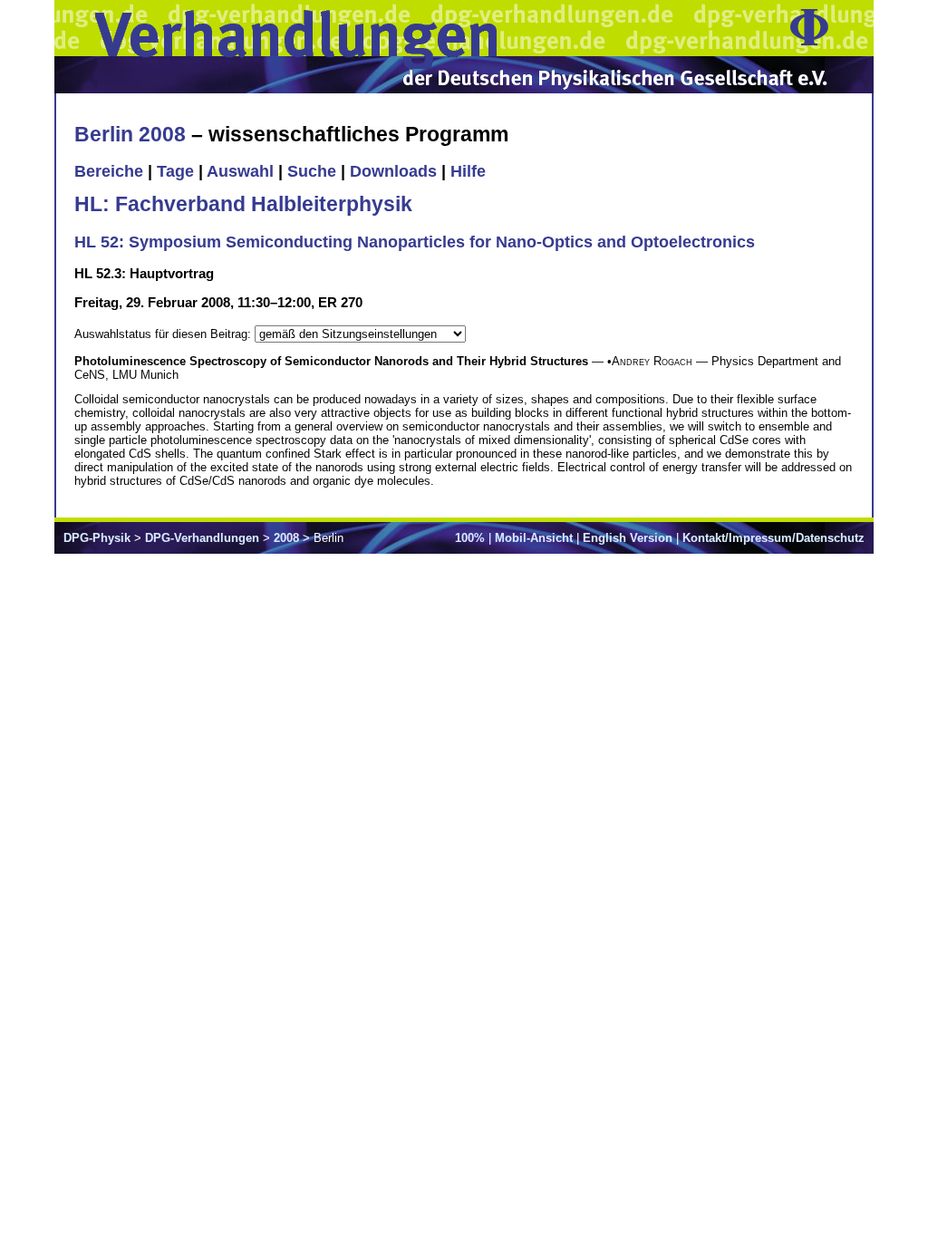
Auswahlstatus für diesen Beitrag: (164, 334)
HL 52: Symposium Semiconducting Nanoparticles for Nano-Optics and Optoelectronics (414, 242)
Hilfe (468, 171)
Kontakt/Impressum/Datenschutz (773, 538)
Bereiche (108, 171)
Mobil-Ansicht (534, 538)
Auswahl (240, 171)
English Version (627, 538)
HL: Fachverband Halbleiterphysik (243, 204)
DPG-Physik (96, 538)
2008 (286, 538)
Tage (175, 171)
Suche (311, 171)
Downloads (393, 171)
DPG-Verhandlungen (202, 538)
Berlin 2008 (130, 134)
